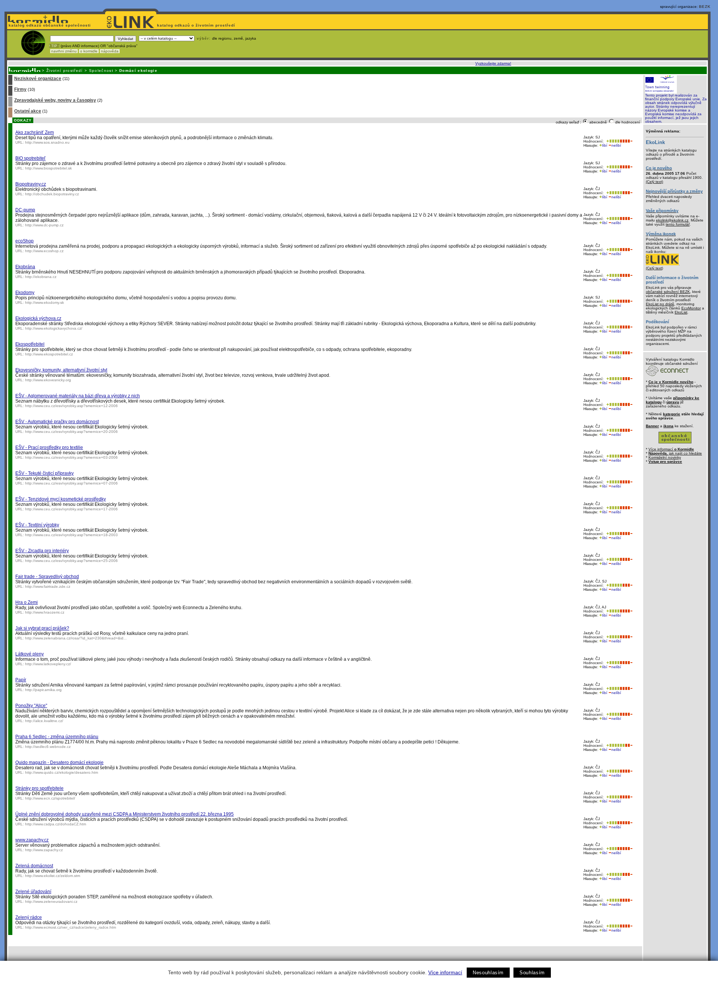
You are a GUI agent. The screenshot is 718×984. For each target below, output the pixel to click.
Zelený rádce (28, 917)
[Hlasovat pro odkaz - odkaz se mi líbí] (612, 141)
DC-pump (25, 210)
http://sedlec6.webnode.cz (48, 747)
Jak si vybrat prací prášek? (42, 628)
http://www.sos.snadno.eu (47, 142)
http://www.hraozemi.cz (44, 612)
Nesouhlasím (488, 972)
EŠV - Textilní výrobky (37, 525)
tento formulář (678, 224)
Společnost (101, 70)
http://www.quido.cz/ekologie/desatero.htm (61, 772)
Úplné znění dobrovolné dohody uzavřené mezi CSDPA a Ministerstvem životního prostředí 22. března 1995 (124, 814)
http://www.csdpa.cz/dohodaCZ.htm (55, 824)
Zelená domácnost (34, 865)
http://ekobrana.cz (40, 277)
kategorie (671, 414)
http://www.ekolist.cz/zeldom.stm (52, 876)
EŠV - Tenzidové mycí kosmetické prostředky (60, 499)
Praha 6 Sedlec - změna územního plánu (56, 736)
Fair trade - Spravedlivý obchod (47, 576)
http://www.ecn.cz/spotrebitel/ (50, 798)
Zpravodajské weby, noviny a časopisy (55, 100)
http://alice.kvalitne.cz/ (44, 721)
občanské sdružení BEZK (668, 292)
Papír (20, 679)
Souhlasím (532, 972)
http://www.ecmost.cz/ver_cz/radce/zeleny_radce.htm (70, 927)
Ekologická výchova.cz (38, 318)
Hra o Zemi (26, 602)
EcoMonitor (691, 308)
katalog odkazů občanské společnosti (49, 25)
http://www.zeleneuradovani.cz (51, 901)
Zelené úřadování (33, 891)
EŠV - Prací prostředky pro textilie (49, 447)
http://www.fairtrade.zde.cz (47, 586)
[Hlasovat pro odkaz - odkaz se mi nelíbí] (626, 141)
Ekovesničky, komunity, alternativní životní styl (61, 370)
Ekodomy (24, 292)
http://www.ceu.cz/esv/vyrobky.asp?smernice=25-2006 (71, 561)
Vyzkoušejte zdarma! (493, 63)
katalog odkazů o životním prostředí (197, 25)
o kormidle (89, 51)
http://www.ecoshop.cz (44, 251)
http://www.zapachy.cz (44, 850)
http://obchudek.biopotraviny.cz (52, 194)
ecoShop (24, 241)
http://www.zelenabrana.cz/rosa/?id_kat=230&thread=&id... (76, 638)
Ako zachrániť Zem (34, 132)
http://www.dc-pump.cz (44, 225)
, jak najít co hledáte (675, 453)
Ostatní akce (27, 111)
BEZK (705, 6)
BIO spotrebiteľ (30, 158)
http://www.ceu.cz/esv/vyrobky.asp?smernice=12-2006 (71, 406)
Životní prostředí (64, 70)
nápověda (110, 51)
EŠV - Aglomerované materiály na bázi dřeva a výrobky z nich (77, 395)
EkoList (681, 312)
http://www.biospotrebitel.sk (48, 168)
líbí (604, 145)
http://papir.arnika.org (43, 690)
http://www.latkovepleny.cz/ (48, 664)
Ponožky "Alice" (31, 705)
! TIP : (54, 46)
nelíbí (616, 145)
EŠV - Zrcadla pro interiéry (42, 550)
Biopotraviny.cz (30, 184)
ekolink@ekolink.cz (672, 220)
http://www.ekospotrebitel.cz (49, 354)
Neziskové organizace (37, 78)
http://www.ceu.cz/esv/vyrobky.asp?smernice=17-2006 (71, 509)
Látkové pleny (29, 654)
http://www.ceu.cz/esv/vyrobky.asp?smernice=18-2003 (71, 535)
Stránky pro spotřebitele (39, 788)
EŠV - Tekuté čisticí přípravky (44, 473)
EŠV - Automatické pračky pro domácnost (57, 421)
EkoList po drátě (660, 304)
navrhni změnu (64, 51)
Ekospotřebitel (30, 344)
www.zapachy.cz (32, 840)
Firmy (20, 89)
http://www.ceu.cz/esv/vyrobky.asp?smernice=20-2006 (71, 432)
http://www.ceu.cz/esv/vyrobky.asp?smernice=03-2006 (71, 457)
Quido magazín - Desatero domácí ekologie (59, 762)
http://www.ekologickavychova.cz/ (53, 328)
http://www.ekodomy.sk (44, 302)
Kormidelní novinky (664, 457)
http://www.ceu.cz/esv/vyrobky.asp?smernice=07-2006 (71, 483)
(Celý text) (654, 182)
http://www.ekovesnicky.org (48, 380)
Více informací (445, 972)
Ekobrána (25, 266)
